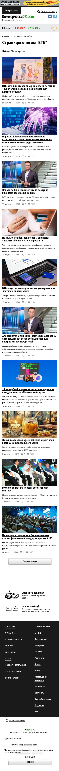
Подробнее (15, 752)
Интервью (40, 645)
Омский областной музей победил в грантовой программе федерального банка (28, 441)
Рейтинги (39, 658)
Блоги (38, 664)
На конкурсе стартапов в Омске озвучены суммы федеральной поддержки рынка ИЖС (27, 537)
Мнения (38, 652)
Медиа (38, 633)
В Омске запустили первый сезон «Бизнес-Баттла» (25, 489)
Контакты (40, 693)
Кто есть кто (41, 639)
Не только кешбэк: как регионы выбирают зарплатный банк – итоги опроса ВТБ (25, 239)
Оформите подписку (33, 592)
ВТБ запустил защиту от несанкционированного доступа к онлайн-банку (28, 290)
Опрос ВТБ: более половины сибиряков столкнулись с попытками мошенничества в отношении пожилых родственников (27, 139)
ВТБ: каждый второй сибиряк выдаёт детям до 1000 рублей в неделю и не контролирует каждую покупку (28, 88)
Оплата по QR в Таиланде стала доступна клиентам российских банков (25, 191)
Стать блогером (43, 699)
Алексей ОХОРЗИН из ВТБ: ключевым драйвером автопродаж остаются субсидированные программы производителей (29, 338)
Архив (37, 670)
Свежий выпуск (42, 626)
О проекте (40, 686)
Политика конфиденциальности (24, 745)
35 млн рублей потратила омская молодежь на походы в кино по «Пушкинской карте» (28, 391)
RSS (36, 711)
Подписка (39, 705)
